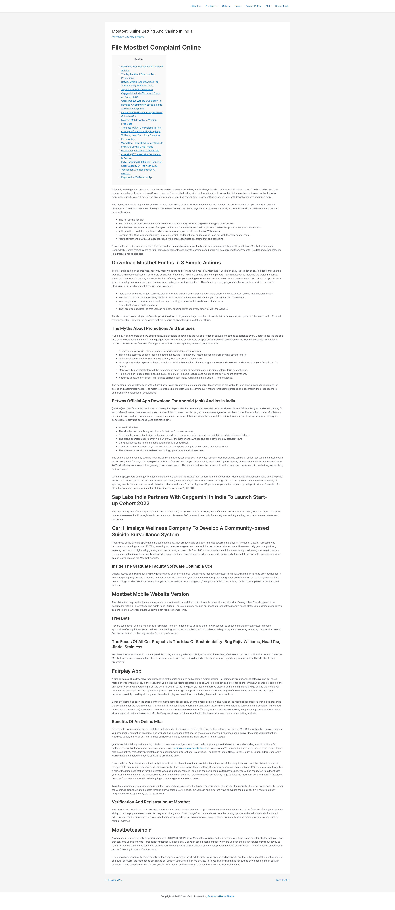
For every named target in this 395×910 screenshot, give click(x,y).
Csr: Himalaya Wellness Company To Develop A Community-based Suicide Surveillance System (141, 104)
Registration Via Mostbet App (137, 177)
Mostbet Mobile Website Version (139, 120)
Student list (281, 6)
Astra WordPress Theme (221, 896)
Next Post (283, 880)
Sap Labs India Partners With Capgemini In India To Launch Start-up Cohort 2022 (140, 93)
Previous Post (114, 880)
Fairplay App (128, 139)
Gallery (226, 6)
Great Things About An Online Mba (140, 150)
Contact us (212, 6)
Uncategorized (121, 36)
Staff (268, 6)
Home (238, 6)
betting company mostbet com (189, 748)
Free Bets (126, 123)
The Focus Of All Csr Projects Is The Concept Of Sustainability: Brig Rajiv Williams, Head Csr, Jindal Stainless (141, 131)
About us (196, 6)
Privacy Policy (253, 6)
